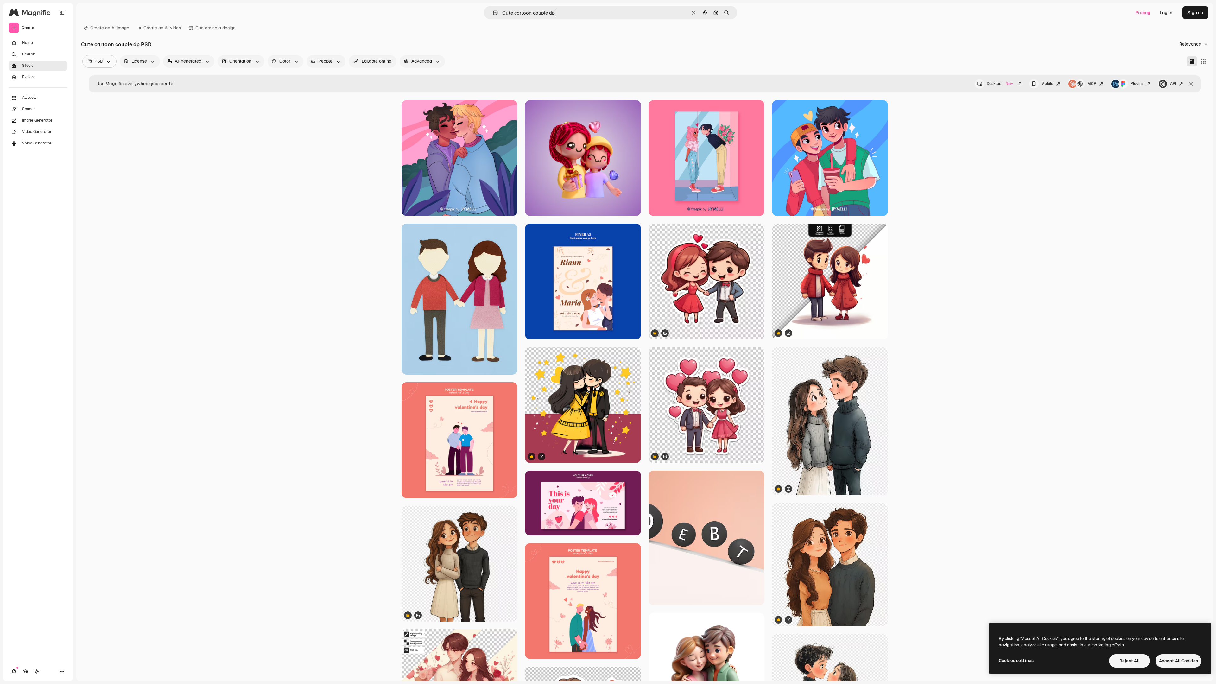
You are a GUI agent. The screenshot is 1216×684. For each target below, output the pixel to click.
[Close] (1190, 83)
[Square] (1203, 61)
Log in (1166, 13)
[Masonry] (1192, 61)
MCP (1091, 83)
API (1173, 83)
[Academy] (25, 671)
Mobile (1047, 83)
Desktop (1000, 83)
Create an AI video (162, 28)
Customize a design (215, 28)
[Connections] (14, 671)
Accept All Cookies (1178, 660)
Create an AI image (109, 28)
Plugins (1136, 83)
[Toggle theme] (37, 671)
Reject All (1129, 660)
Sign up (1195, 13)
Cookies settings (1016, 660)
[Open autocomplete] (493, 12)
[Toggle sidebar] (62, 13)
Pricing (1142, 13)
